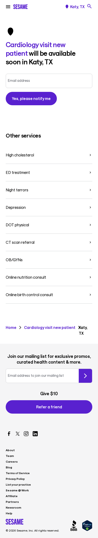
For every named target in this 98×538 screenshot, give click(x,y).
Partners (12, 501)
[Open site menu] (8, 7)
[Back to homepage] (20, 6)
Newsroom (13, 507)
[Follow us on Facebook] (9, 433)
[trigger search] (89, 6)
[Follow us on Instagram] (26, 433)
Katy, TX (77, 7)
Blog (9, 467)
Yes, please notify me (31, 98)
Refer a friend (49, 407)
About (10, 450)
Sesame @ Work (17, 490)
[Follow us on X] (17, 433)
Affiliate (12, 496)
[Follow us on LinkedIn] (35, 433)
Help (9, 513)
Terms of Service (18, 473)
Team (10, 455)
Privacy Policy (15, 478)
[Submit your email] (85, 376)
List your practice (18, 484)
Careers (12, 461)
